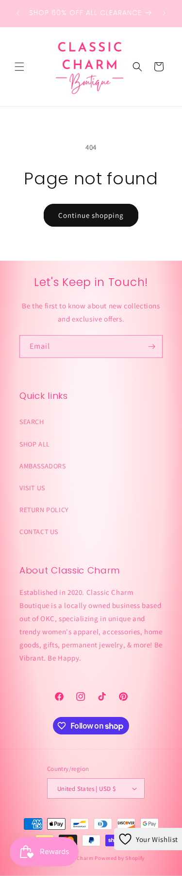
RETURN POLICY (44, 509)
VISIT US (32, 487)
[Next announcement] (164, 13)
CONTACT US (38, 531)
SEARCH (31, 421)
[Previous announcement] (18, 13)
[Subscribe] (151, 346)
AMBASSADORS (42, 466)
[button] (19, 66)
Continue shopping (91, 215)
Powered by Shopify (120, 858)
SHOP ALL (34, 444)
